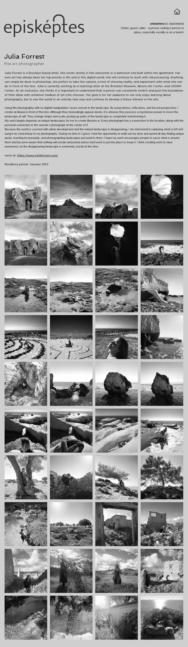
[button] (26, 197)
